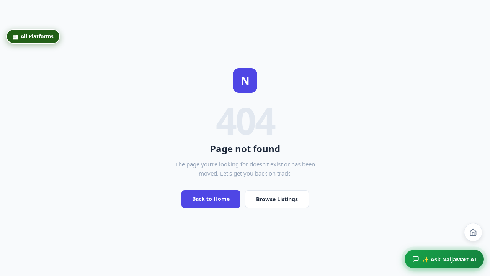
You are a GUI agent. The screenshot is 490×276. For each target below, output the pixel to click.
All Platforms (33, 36)
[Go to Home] (473, 232)
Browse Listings (277, 199)
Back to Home (211, 198)
